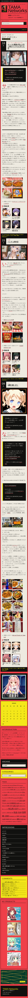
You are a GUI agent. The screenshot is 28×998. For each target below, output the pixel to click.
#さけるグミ (21, 491)
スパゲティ (3, 235)
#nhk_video (17, 456)
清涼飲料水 (13, 816)
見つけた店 (6, 273)
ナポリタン (8, 235)
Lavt (5, 378)
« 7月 (3, 723)
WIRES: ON (24, 29)
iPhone (16, 785)
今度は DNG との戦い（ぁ (7, 887)
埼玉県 (15, 235)
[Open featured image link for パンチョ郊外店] (14, 252)
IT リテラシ (4, 861)
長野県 (10, 821)
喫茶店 (24, 668)
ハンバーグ (8, 800)
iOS (11, 785)
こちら (21, 745)
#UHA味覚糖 (8, 492)
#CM (12, 492)
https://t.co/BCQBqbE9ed (10, 485)
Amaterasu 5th (6, 234)
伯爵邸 (8, 512)
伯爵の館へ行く (13, 385)
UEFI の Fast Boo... (5, 870)
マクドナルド (15, 800)
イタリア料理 (10, 789)
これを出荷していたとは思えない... (8, 853)
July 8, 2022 (7, 427)
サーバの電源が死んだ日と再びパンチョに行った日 (16, 46)
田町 (20, 816)
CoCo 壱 (10, 310)
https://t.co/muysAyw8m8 (10, 74)
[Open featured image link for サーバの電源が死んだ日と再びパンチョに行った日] (14, 58)
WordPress (16, 787)
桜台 (11, 812)
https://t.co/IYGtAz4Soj (10, 70)
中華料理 (14, 803)
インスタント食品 (20, 789)
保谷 (21, 668)
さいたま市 (10, 668)
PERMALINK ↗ (4, 236)
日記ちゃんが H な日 (18, 42)
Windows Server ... (5, 857)
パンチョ (13, 139)
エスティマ (13, 792)
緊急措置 (9, 114)
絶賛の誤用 (4, 839)
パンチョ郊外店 (13, 242)
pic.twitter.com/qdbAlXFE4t (11, 458)
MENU (3, 29)
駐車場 (19, 821)
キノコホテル (21, 234)
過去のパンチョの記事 (9, 319)
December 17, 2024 (9, 79)
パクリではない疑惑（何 (6, 895)
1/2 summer (5, 785)
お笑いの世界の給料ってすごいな (8, 866)
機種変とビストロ (5, 884)
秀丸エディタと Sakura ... (7, 844)
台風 (16, 806)
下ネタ (6, 803)
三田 (22, 800)
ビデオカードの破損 (19, 99)
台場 (9, 806)
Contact (3, 835)
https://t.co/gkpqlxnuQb (10, 456)
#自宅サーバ (13, 72)
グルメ (9, 42)
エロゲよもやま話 (5, 848)
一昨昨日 (13, 137)
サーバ (12, 42)
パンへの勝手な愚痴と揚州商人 (8, 882)
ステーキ (10, 795)
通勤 (20, 819)
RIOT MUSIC (15, 173)
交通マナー (22, 803)
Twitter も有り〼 (9, 754)
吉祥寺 (21, 805)
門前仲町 (15, 821)
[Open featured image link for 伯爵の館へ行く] (14, 401)
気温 (18, 812)
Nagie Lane (6, 668)
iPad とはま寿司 (5, 891)
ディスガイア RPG (7, 797)
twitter (11, 787)
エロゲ (19, 792)
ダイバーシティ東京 (19, 795)
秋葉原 (9, 819)
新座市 (18, 235)
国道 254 (15, 263)
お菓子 (22, 787)
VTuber (17, 234)
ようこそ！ (4, 831)
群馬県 (14, 819)
